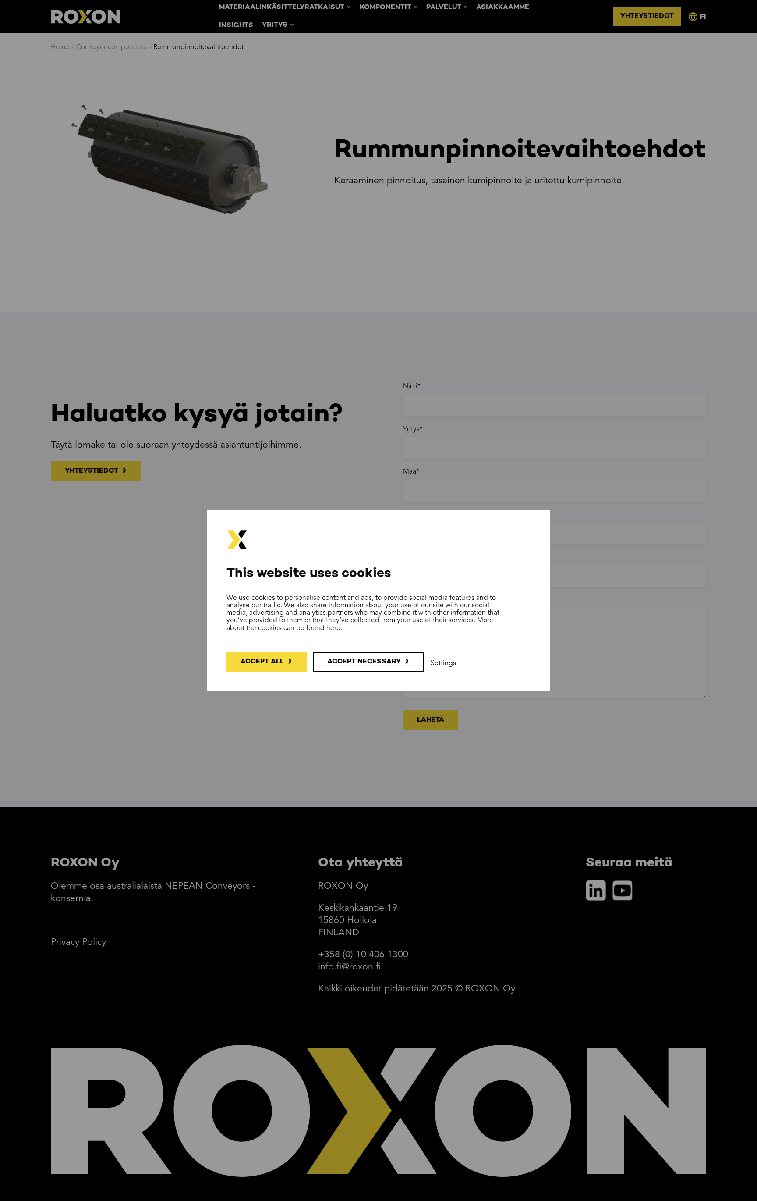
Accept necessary (364, 662)
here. (334, 628)
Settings (443, 663)
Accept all (262, 662)
